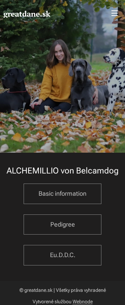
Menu (115, 13)
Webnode (83, 301)
